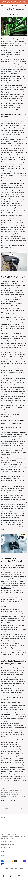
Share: (3, 800)
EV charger (18, 790)
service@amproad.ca (7, 844)
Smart (24, 796)
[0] (17, 876)
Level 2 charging (6, 588)
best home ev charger (8, 790)
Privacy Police (5, 867)
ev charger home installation (10, 792)
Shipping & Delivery (7, 860)
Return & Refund (6, 862)
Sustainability (5, 858)
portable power (17, 796)
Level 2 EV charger (11, 192)
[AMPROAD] (14, 5)
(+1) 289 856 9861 (6, 842)
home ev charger (6, 796)
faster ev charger (16, 794)
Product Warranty (6, 865)
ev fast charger (5, 794)
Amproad (20, 727)
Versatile (3, 798)
